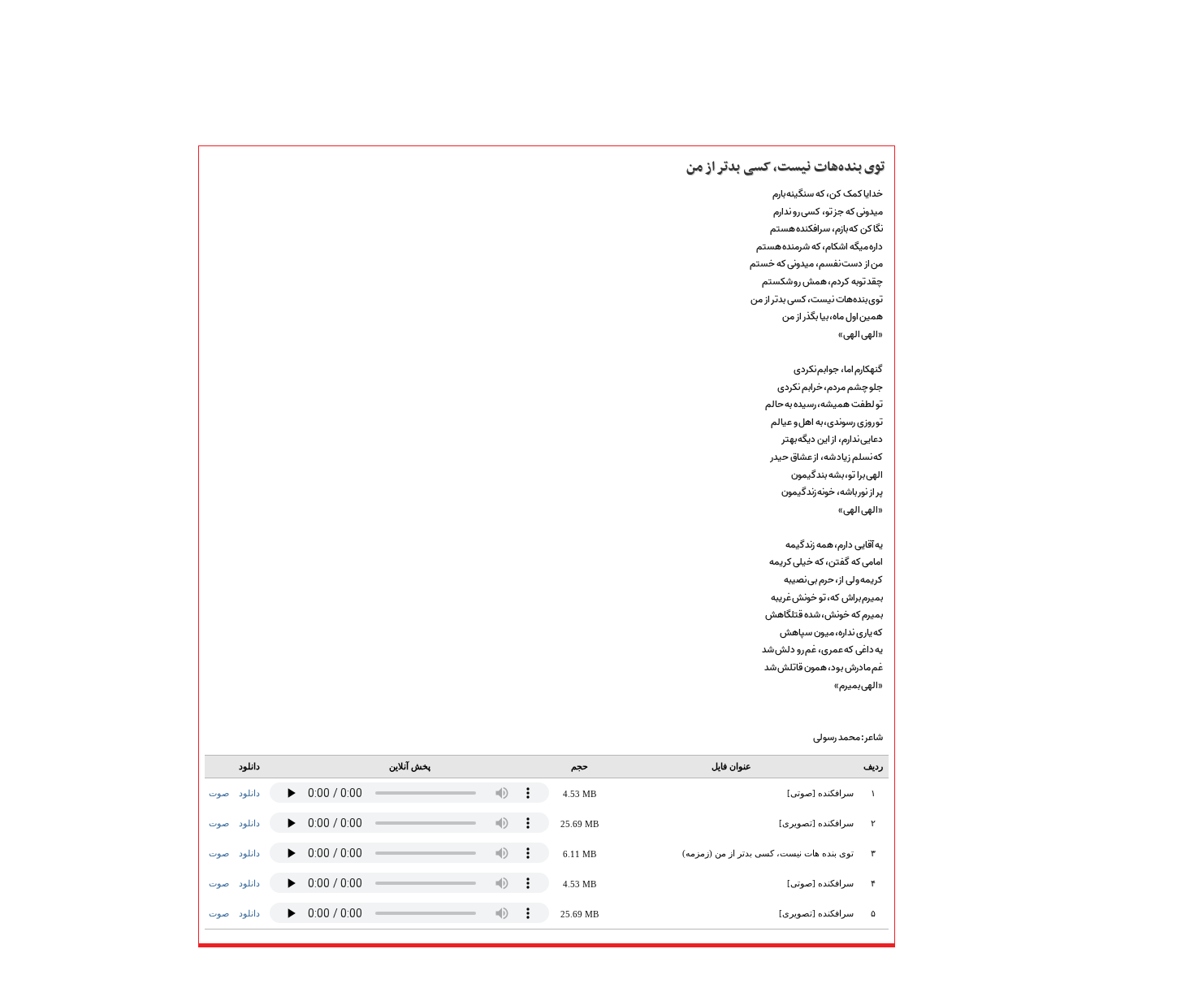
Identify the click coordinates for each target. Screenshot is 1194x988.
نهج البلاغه (930, 502)
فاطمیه (921, 627)
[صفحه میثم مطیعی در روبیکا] (488, 967)
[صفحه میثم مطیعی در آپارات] (466, 967)
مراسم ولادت (934, 663)
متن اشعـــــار (932, 238)
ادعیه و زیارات (938, 466)
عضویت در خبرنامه (948, 811)
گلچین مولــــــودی (943, 698)
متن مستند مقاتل (943, 255)
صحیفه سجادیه (939, 484)
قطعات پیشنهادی (945, 734)
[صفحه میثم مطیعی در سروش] (534, 967)
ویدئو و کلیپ (935, 291)
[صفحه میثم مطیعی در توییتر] (602, 967)
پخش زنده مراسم (943, 327)
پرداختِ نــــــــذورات (948, 363)
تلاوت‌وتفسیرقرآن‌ (943, 448)
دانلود (249, 793)
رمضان (921, 645)
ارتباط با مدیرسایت (947, 381)
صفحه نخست (936, 220)
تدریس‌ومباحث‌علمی (952, 520)
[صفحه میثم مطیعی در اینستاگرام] (625, 967)
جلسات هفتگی (938, 573)
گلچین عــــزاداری (943, 716)
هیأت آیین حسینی (946, 345)
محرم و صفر (933, 609)
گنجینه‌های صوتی (945, 538)
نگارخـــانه (926, 273)
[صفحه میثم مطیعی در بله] (511, 967)
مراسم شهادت (937, 681)
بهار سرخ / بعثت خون (953, 591)
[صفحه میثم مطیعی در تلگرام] (579, 967)
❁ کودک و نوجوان (948, 752)
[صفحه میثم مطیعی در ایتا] (557, 967)
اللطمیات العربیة (943, 555)
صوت (219, 793)
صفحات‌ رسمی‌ (938, 309)
